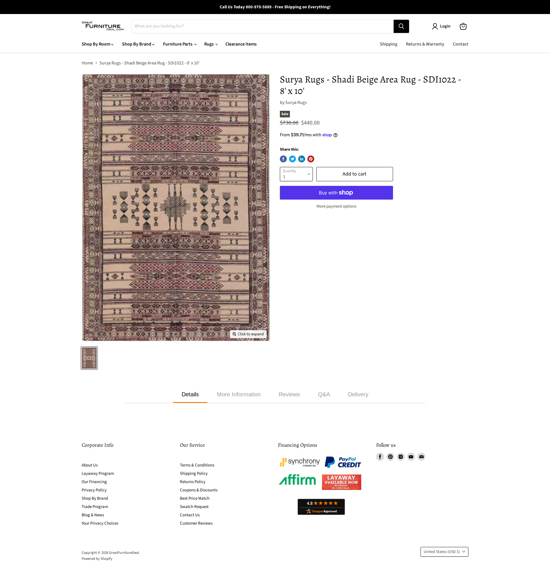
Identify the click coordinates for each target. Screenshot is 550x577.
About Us (90, 465)
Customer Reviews (196, 523)
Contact (460, 44)
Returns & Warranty (425, 44)
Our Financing (94, 482)
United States (442, 552)
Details (190, 394)
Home (87, 63)
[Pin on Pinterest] (310, 158)
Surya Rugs (296, 102)
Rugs (209, 44)
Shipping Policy (194, 473)
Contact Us (190, 515)
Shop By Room (96, 44)
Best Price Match (194, 498)
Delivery (358, 394)
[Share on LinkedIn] (301, 158)
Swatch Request (194, 507)
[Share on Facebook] (283, 158)
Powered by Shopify (97, 558)
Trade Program (95, 507)
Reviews (289, 394)
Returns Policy (192, 482)
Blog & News (93, 515)
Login (445, 26)
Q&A (324, 394)
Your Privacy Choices (100, 523)
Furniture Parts (178, 44)
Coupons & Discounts (198, 490)
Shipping (388, 44)
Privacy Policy (94, 490)
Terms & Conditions (197, 465)
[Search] (401, 26)
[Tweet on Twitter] (292, 158)
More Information (239, 394)
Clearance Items (241, 44)
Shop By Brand (137, 44)
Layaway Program (98, 473)
